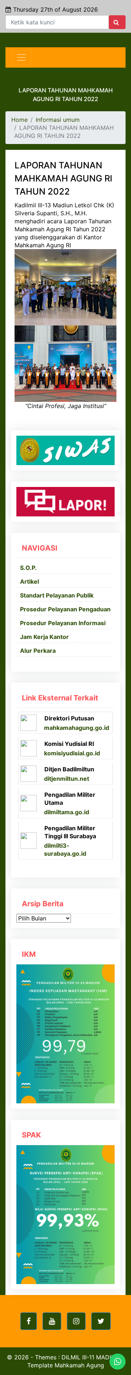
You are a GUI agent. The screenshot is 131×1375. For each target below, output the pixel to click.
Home (19, 119)
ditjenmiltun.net (66, 778)
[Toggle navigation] (21, 57)
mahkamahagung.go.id (76, 727)
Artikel (29, 581)
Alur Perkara (38, 650)
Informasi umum (58, 119)
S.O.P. (28, 567)
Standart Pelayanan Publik (57, 595)
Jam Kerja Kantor (44, 636)
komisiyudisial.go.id (72, 753)
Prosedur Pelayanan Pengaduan (65, 609)
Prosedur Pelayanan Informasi (63, 623)
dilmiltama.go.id (66, 812)
